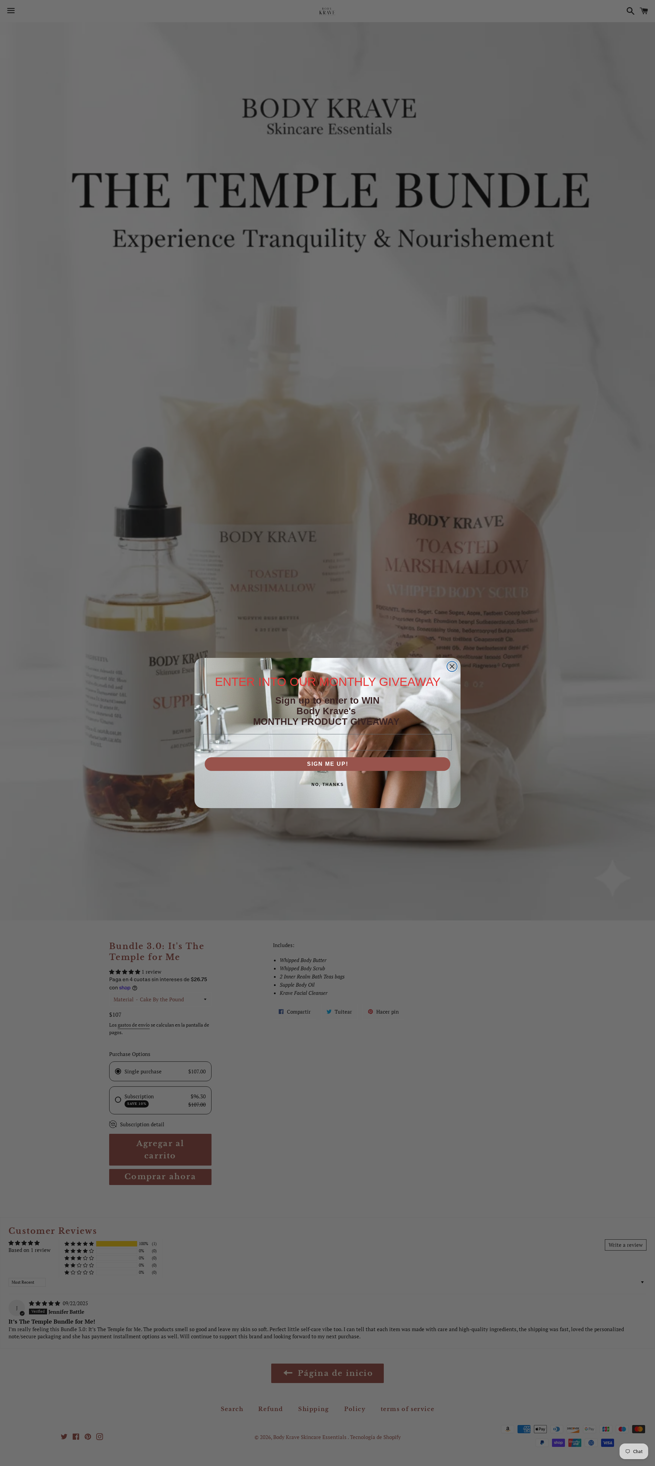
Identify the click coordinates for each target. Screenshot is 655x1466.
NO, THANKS (327, 784)
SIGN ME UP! (327, 764)
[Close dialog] (452, 666)
